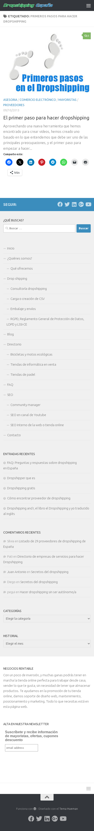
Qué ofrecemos (21, 268)
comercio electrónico (38, 99)
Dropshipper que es (21, 478)
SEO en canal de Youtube (28, 415)
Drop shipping (17, 278)
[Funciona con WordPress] (34, 808)
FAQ (10, 384)
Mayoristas (67, 99)
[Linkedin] (74, 204)
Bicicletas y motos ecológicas (31, 354)
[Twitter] (67, 204)
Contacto (14, 435)
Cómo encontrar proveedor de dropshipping (38, 498)
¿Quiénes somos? (19, 258)
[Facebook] (60, 204)
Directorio (14, 344)
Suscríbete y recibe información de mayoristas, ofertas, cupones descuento (31, 736)
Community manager (25, 405)
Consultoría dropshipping (28, 288)
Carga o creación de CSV (27, 299)
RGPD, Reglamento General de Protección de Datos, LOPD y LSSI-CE (45, 321)
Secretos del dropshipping (49, 572)
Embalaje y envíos (23, 309)
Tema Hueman (68, 808)
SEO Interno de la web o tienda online (37, 425)
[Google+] (81, 204)
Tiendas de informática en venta (33, 364)
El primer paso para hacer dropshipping (46, 117)
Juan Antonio (16, 572)
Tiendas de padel (22, 374)
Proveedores (13, 105)
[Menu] (88, 5)
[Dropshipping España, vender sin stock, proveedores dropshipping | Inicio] (37, 5)
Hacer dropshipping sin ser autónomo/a (48, 592)
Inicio (10, 248)
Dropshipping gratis (21, 488)
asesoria (10, 99)
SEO (10, 395)
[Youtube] (88, 204)
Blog (10, 334)
